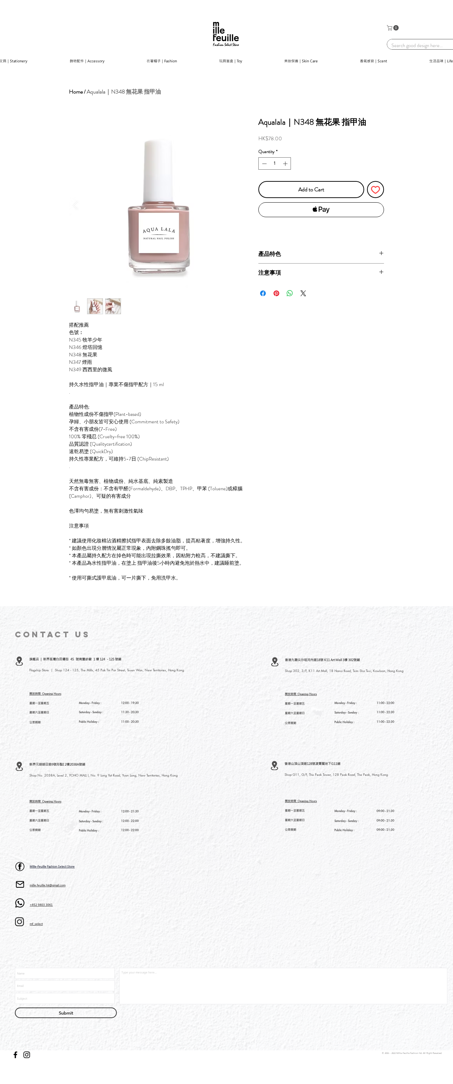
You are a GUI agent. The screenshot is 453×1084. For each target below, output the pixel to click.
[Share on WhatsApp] (290, 293)
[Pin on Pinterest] (276, 293)
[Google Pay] (321, 228)
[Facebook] (15, 1054)
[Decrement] (263, 164)
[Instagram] (26, 1054)
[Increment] (286, 164)
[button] (393, 27)
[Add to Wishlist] (375, 189)
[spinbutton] (275, 164)
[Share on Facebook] (263, 293)
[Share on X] (303, 293)
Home (76, 91)
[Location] (19, 661)
